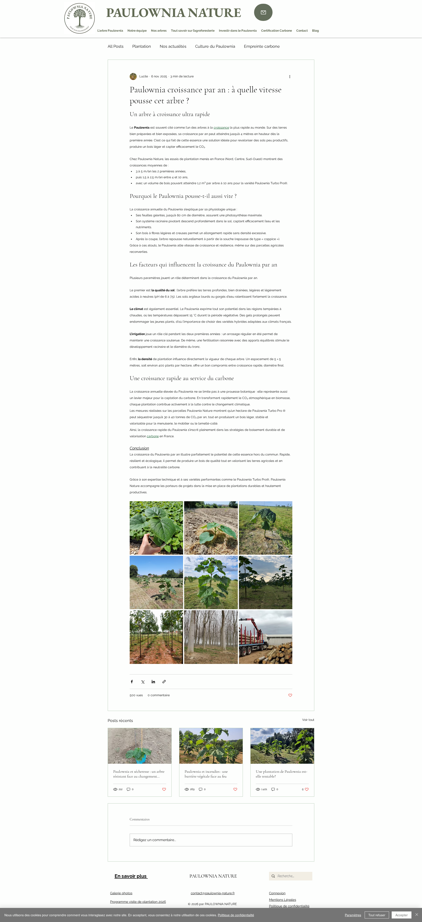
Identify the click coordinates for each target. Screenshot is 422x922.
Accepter (401, 915)
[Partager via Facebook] (132, 682)
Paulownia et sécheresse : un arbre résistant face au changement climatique (138, 774)
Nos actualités (173, 46)
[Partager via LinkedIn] (153, 682)
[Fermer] (416, 914)
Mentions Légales (282, 900)
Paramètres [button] (353, 915)
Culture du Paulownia (215, 46)
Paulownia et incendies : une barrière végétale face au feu (206, 774)
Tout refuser (376, 915)
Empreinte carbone (262, 46)
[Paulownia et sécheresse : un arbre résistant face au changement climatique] (139, 746)
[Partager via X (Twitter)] (142, 682)
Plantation (141, 46)
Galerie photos (121, 893)
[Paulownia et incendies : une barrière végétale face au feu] (211, 746)
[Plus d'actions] (289, 76)
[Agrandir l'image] (156, 528)
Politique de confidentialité (289, 906)
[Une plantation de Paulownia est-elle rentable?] (282, 746)
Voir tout (308, 720)
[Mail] (263, 12)
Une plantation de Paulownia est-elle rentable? (281, 774)
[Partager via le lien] (164, 682)
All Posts (116, 46)
